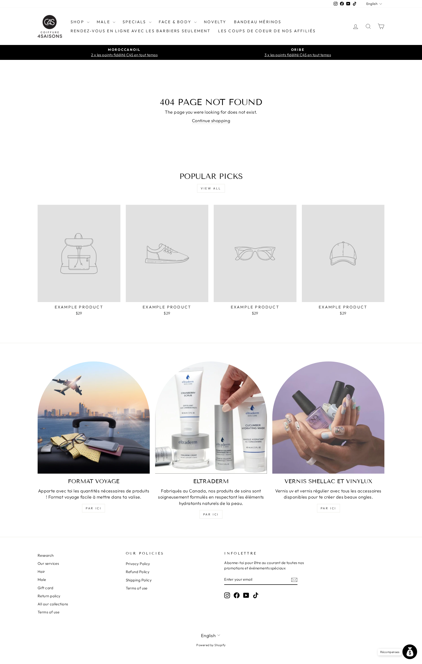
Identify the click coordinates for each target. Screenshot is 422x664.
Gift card (45, 588)
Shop (78, 21)
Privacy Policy (138, 563)
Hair (41, 571)
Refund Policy (138, 571)
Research (46, 555)
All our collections (53, 604)
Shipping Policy (139, 580)
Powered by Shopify (210, 645)
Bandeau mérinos (258, 21)
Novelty (215, 21)
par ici (93, 508)
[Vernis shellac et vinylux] (328, 417)
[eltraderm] (211, 417)
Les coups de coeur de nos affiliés (267, 30)
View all (211, 188)
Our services (48, 563)
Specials (135, 21)
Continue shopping (211, 120)
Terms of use (48, 612)
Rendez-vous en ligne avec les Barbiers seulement (141, 30)
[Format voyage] (94, 417)
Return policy (49, 596)
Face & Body (176, 21)
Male (104, 21)
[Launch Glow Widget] (409, 651)
